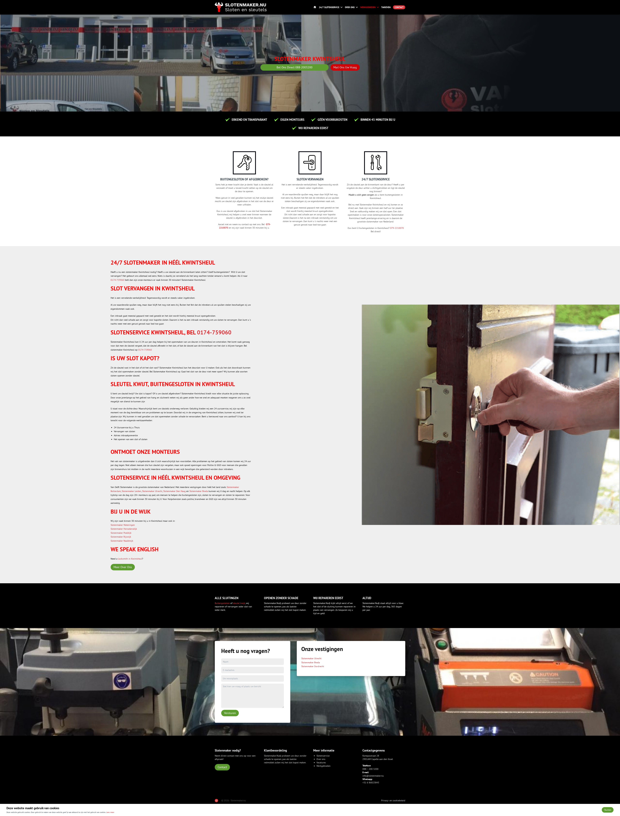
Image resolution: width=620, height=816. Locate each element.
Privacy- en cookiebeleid (393, 800)
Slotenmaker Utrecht (152, 491)
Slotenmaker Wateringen (123, 524)
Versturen (230, 713)
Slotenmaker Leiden (131, 491)
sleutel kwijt (239, 603)
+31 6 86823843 (370, 782)
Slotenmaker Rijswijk (121, 536)
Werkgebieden (368, 7)
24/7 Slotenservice (329, 7)
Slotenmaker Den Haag (174, 491)
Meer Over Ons (123, 567)
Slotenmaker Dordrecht (312, 666)
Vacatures (321, 762)
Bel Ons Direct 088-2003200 (294, 67)
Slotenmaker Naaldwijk (122, 540)
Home (314, 7)
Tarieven (386, 7)
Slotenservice (323, 755)
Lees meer (110, 812)
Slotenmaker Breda (198, 491)
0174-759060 (117, 279)
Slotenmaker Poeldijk (121, 532)
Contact (399, 7)
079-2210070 (397, 228)
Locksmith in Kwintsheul (130, 558)
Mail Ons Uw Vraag (345, 67)
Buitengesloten (222, 603)
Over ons (350, 7)
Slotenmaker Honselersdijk (124, 528)
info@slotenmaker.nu (373, 775)
